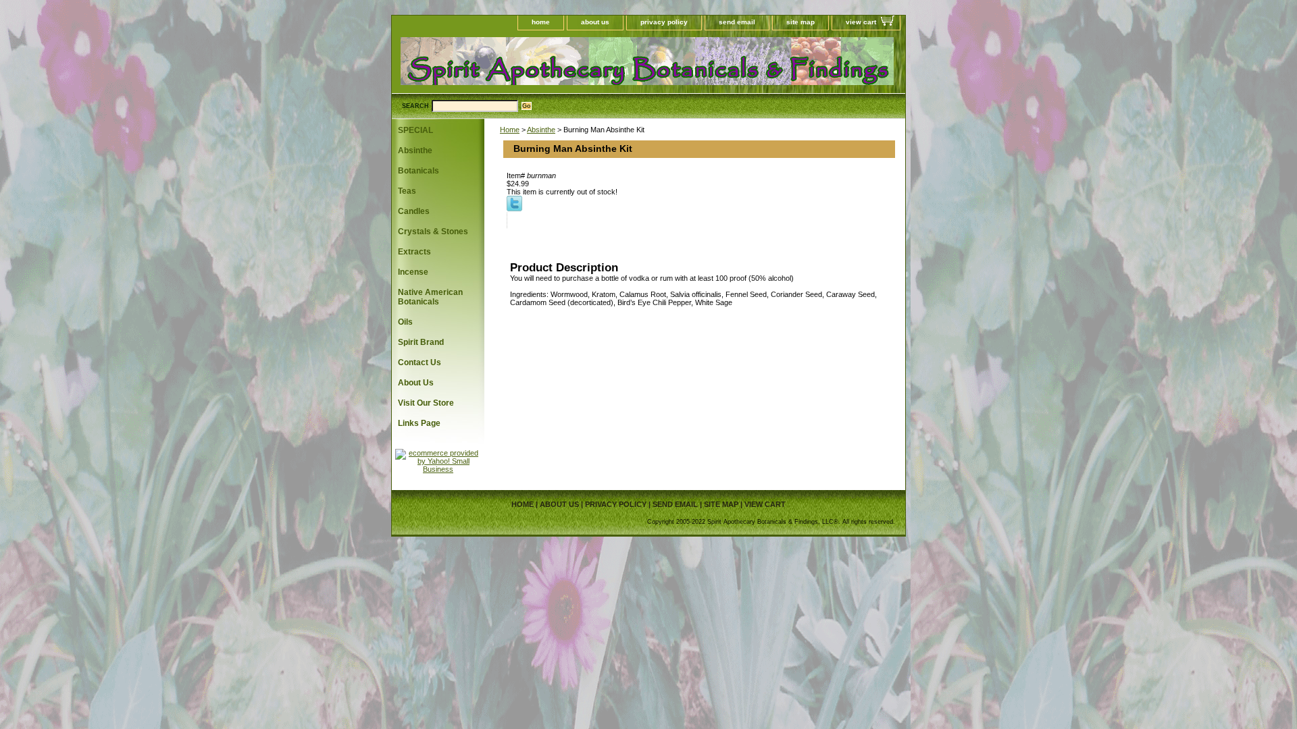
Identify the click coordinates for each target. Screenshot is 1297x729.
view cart (861, 22)
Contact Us (419, 362)
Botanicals (418, 171)
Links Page (419, 423)
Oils (405, 322)
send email (737, 22)
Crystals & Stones (433, 231)
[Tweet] (514, 209)
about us (595, 22)
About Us (416, 382)
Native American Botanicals (430, 297)
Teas (407, 191)
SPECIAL (415, 130)
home (541, 22)
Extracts (414, 251)
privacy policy (664, 22)
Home (509, 130)
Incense (413, 272)
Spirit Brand (421, 342)
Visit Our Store (426, 403)
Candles (414, 211)
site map (800, 22)
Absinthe (541, 130)
